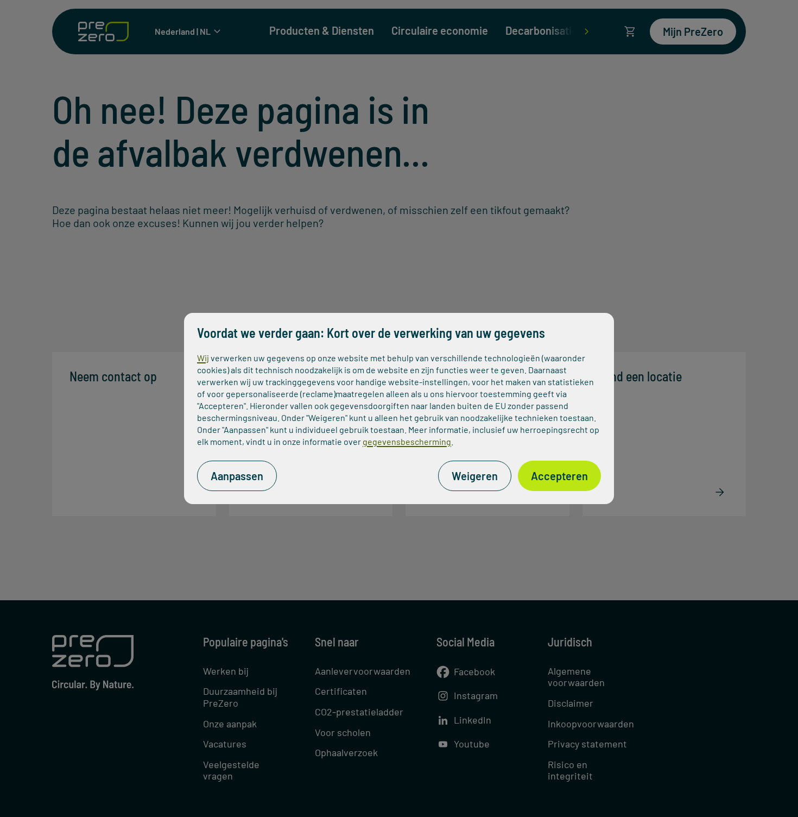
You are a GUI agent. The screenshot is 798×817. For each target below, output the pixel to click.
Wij (203, 358)
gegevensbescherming (407, 441)
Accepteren (559, 475)
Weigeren (475, 475)
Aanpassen (237, 475)
